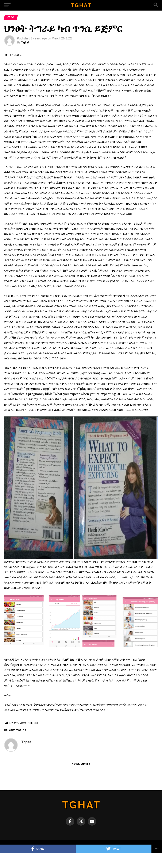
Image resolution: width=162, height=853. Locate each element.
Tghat (25, 42)
